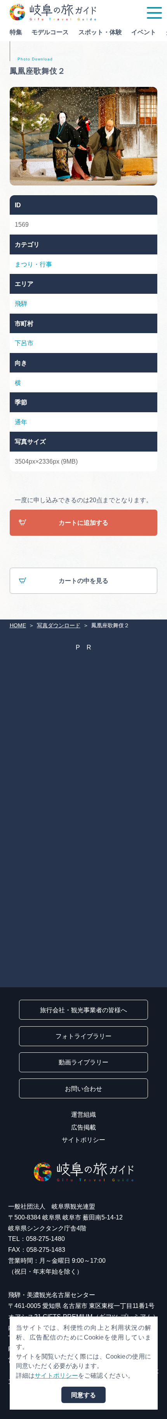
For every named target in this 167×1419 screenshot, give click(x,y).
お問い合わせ (83, 1088)
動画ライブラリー (83, 1062)
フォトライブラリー (83, 1036)
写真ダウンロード (58, 625)
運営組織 (83, 1114)
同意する (83, 1394)
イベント (143, 31)
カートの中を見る (83, 580)
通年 (21, 421)
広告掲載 (83, 1127)
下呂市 (24, 342)
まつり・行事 (33, 264)
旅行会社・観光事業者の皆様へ (83, 1009)
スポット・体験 (100, 31)
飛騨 (21, 303)
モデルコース (50, 31)
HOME (18, 625)
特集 (16, 31)
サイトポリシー (83, 1139)
